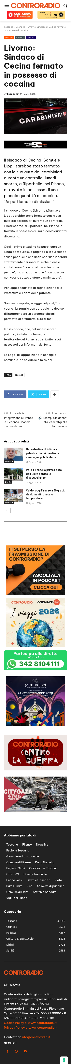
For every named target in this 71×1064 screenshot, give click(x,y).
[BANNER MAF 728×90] (35, 147)
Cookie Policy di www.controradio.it (30, 1023)
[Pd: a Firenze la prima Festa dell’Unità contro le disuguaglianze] (13, 474)
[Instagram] (16, 1051)
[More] (54, 394)
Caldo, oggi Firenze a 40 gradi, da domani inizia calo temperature (45, 494)
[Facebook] (7, 1051)
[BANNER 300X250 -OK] (35, 594)
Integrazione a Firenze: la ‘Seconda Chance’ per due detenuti (19, 422)
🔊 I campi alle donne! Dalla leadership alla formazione (52, 422)
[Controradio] (35, 5)
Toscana (9, 37)
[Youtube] (25, 1051)
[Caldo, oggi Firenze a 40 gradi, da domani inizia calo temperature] (13, 495)
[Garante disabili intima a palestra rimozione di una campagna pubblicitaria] (13, 454)
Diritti (8, 481)
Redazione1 (13, 93)
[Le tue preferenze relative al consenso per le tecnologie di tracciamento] (64, 1060)
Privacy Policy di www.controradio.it (30, 1027)
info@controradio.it (35, 1037)
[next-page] (12, 510)
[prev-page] (6, 510)
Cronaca (20, 37)
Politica (31, 37)
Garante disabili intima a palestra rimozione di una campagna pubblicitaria (42, 453)
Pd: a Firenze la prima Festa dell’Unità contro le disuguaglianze (44, 473)
